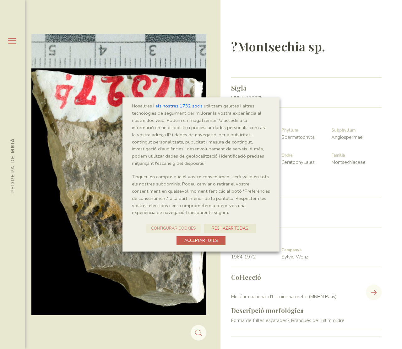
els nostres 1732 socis (179, 106)
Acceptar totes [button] (201, 240)
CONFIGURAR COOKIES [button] (173, 228)
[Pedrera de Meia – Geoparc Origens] (12, 165)
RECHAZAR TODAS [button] (230, 228)
